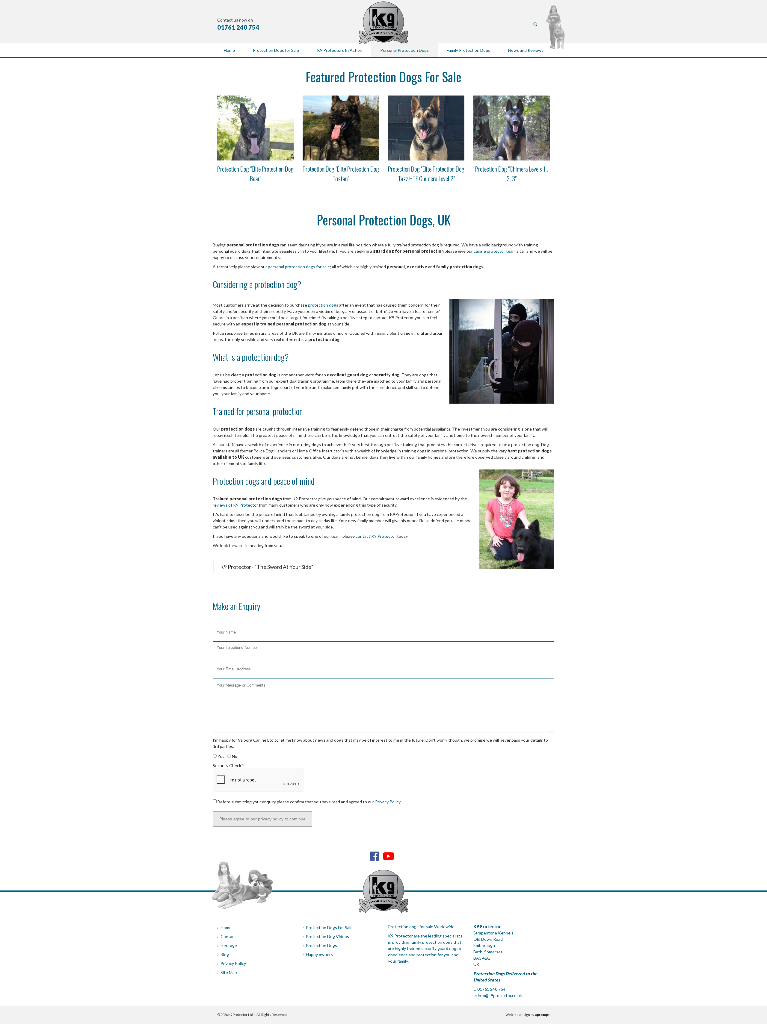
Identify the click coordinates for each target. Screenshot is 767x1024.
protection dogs (323, 304)
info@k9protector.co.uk (500, 995)
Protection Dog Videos (327, 936)
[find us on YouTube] (388, 855)
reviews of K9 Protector (236, 505)
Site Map (229, 972)
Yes (220, 756)
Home (226, 927)
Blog (225, 954)
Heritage (229, 945)
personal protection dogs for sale (299, 266)
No (234, 756)
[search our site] (535, 23)
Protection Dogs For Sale (329, 927)
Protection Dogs (321, 945)
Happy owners (319, 954)
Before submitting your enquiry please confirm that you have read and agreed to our (309, 801)
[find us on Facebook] (374, 855)
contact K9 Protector (376, 536)
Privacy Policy (388, 801)
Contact (228, 936)
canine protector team (495, 251)
